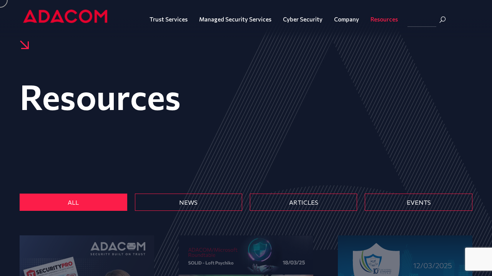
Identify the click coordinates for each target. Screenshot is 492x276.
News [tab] (188, 202)
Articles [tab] (303, 202)
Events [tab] (419, 202)
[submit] (442, 19)
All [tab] (73, 202)
